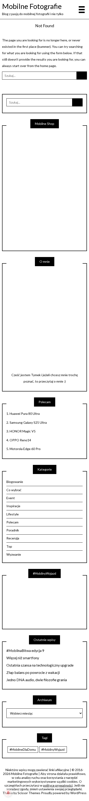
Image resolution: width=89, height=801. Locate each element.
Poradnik (12, 530)
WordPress (78, 793)
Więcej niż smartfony (22, 658)
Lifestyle (12, 514)
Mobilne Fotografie (32, 6)
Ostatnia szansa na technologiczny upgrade (39, 665)
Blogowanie (14, 482)
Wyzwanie (13, 554)
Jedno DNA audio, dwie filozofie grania (36, 680)
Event (10, 498)
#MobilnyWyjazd (53, 749)
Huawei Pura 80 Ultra (25, 413)
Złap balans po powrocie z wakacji (33, 672)
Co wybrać (13, 490)
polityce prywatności (58, 785)
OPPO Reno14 (20, 440)
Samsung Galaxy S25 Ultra (28, 422)
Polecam (12, 522)
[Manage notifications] (8, 792)
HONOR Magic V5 (23, 431)
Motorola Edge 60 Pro (25, 449)
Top (9, 546)
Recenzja (12, 538)
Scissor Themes (29, 793)
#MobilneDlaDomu (23, 749)
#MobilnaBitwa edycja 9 (25, 650)
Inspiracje (13, 506)
